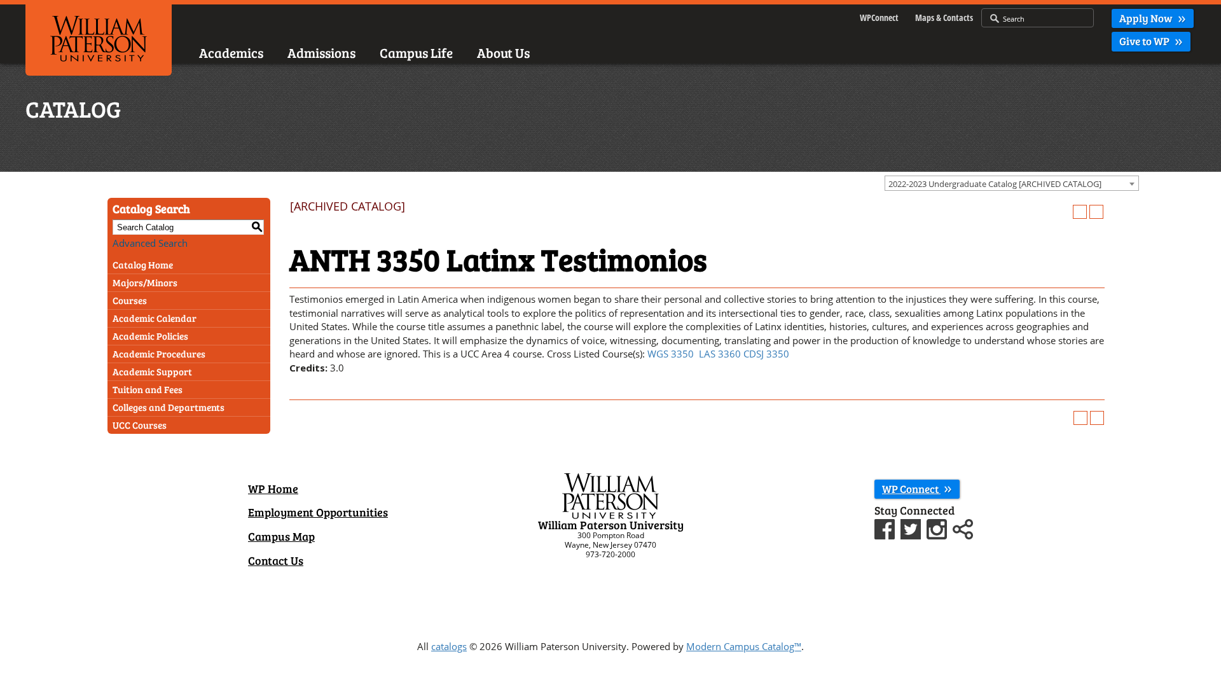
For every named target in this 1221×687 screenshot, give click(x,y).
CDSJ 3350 (766, 353)
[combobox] (1012, 183)
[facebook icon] (886, 527)
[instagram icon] (938, 527)
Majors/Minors (145, 282)
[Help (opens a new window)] (1096, 212)
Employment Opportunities (318, 512)
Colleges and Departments (168, 407)
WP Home (273, 488)
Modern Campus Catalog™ (743, 646)
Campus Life (416, 52)
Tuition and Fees (148, 389)
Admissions (321, 52)
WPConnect (879, 17)
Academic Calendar (155, 318)
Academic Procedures (159, 353)
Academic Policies (150, 336)
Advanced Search (150, 243)
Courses (130, 300)
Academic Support (152, 371)
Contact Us (275, 560)
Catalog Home (143, 264)
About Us (503, 52)
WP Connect (911, 489)
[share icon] (963, 527)
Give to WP (1145, 41)
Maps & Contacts (944, 17)
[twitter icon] (912, 527)
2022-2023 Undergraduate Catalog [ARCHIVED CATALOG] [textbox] (994, 184)
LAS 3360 (720, 353)
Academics (231, 52)
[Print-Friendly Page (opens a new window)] (1080, 212)
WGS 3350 (670, 353)
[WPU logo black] (98, 37)
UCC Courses (140, 425)
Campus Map (281, 536)
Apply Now (1147, 18)
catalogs (449, 646)
